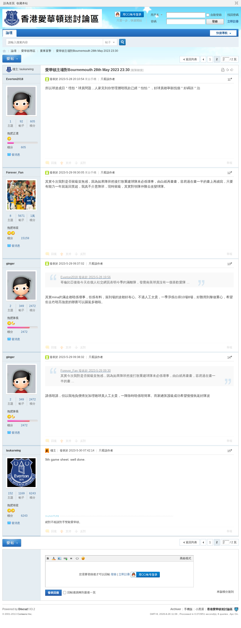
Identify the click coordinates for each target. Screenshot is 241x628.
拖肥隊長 (13, 318)
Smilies (83, 558)
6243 (32, 493)
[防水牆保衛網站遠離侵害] (236, 609)
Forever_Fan (14, 172)
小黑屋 (200, 609)
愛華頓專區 (28, 50)
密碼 (154, 21)
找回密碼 (233, 14)
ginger (10, 263)
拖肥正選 (13, 133)
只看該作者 (108, 79)
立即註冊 (233, 21)
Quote (71, 558)
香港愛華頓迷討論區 (4, 51)
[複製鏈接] (137, 70)
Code (77, 558)
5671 (21, 215)
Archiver (175, 609)
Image (59, 558)
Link (65, 558)
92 (21, 121)
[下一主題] (232, 69)
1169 (21, 493)
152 (10, 493)
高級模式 (185, 558)
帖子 (108, 42)
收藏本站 (22, 3)
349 (21, 306)
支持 (69, 163)
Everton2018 (14, 79)
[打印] (223, 69)
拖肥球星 (13, 227)
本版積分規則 (225, 591)
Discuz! (23, 609)
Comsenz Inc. (24, 614)
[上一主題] (227, 69)
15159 (25, 238)
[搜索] (121, 42)
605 (32, 121)
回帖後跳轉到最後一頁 (81, 592)
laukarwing (27, 69)
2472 (32, 306)
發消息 (16, 154)
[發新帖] (11, 59)
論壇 (9, 33)
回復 (54, 163)
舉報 (229, 163)
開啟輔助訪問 (232, 3)
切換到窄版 (236, 3)
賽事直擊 (45, 50)
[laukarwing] (9, 69)
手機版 (188, 609)
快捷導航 (222, 33)
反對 (83, 163)
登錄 (113, 574)
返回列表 (191, 59)
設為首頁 (9, 3)
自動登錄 (216, 14)
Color (53, 558)
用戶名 (155, 14)
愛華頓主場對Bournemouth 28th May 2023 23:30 (87, 50)
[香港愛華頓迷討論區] (52, 26)
